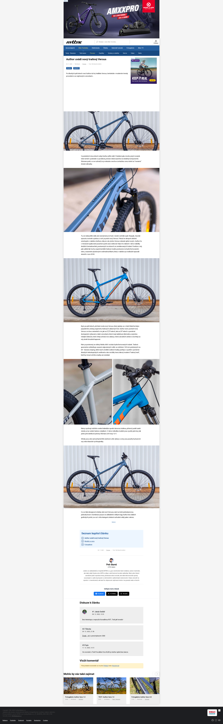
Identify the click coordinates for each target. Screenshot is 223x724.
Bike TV (140, 48)
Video (132, 53)
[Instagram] (216, 720)
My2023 (76, 68)
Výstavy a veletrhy (113, 53)
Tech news (83, 53)
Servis (125, 53)
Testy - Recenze (71, 53)
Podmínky (13, 720)
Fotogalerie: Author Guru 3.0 (142, 697)
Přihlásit (105, 666)
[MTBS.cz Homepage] (74, 41)
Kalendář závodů (117, 48)
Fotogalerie (130, 48)
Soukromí (21, 720)
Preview (92, 53)
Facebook (100, 593)
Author (69, 68)
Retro (140, 53)
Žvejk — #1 (86, 636)
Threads (125, 593)
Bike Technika (83, 48)
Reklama (5, 720)
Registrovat (115, 666)
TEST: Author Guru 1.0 (106, 697)
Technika (81, 699)
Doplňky (101, 53)
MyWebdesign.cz (17, 716)
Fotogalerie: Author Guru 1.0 (75, 697)
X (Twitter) (113, 593)
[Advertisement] (111, 98)
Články (105, 48)
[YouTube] (219, 720)
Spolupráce (37, 720)
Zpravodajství (70, 48)
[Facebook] (213, 720)
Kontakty (28, 720)
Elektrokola (95, 48)
